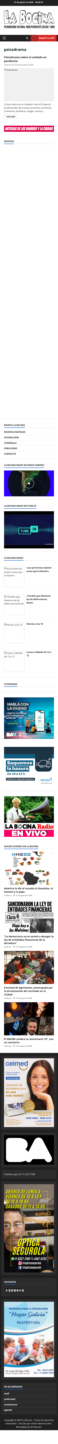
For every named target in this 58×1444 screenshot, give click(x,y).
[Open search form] (27, 38)
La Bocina (7, 65)
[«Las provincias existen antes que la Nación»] (14, 576)
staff (6, 1393)
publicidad (9, 1399)
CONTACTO (10, 453)
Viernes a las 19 (34, 623)
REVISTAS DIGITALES (14, 432)
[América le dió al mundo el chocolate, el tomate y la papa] (29, 868)
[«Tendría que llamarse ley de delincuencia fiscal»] (14, 604)
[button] (4, 38)
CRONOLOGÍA (11, 437)
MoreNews (21, 1426)
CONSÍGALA (10, 443)
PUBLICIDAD (10, 448)
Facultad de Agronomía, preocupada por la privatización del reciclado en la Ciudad (28, 991)
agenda (8, 1409)
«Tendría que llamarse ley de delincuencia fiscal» (38, 599)
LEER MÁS (12, 117)
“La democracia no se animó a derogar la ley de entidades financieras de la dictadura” (29, 940)
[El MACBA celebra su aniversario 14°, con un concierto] (29, 1018)
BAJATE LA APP (47, 38)
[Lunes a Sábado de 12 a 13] (14, 660)
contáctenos (10, 1404)
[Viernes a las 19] (14, 632)
